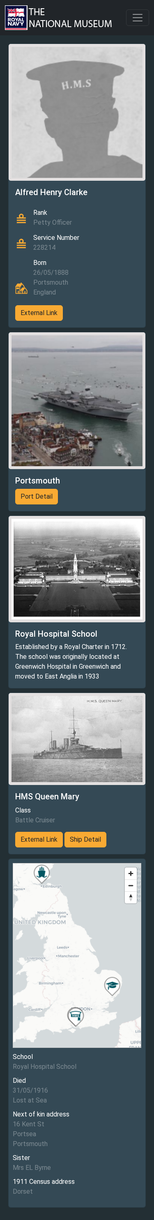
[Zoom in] (131, 873)
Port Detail (37, 496)
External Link (39, 313)
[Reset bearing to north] (131, 897)
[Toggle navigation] (137, 17)
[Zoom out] (131, 885)
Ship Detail (85, 839)
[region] (77, 955)
